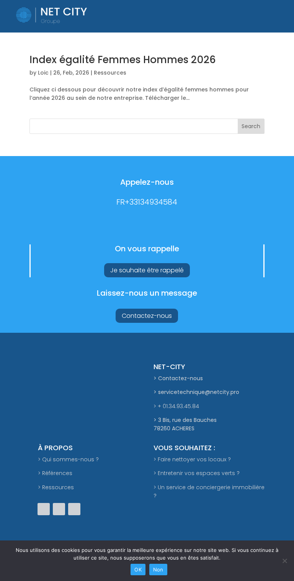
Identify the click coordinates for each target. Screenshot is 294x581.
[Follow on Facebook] (44, 509)
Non (158, 569)
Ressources (110, 72)
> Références (55, 473)
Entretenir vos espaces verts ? (199, 473)
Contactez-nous (147, 315)
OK (138, 569)
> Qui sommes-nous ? (68, 459)
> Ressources (56, 487)
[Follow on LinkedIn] (74, 509)
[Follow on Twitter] (59, 509)
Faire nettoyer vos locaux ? (194, 459)
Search (251, 126)
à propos (55, 447)
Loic (43, 72)
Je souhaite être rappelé (147, 270)
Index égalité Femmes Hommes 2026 (122, 60)
